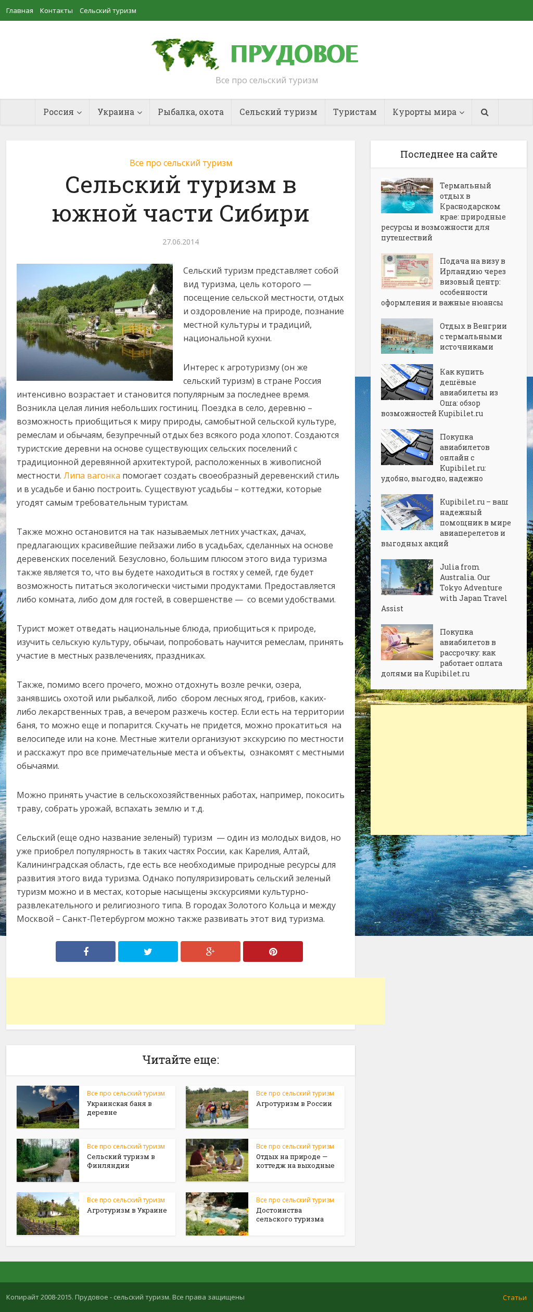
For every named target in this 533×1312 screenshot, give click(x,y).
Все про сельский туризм (181, 163)
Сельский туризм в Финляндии (121, 1161)
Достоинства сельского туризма (290, 1214)
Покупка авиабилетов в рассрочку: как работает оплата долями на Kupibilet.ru (441, 652)
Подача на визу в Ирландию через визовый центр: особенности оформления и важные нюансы (443, 281)
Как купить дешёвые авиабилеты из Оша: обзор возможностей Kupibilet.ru (439, 392)
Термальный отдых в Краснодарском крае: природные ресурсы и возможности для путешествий (443, 211)
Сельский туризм (108, 10)
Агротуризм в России (294, 1103)
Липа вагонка (92, 475)
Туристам (355, 111)
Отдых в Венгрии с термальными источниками (473, 336)
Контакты (56, 10)
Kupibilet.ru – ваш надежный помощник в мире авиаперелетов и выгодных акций (446, 522)
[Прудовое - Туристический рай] (266, 50)
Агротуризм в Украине (127, 1210)
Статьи (515, 1297)
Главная (19, 10)
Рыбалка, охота (191, 111)
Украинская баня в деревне (119, 1108)
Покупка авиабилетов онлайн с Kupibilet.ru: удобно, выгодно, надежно (435, 457)
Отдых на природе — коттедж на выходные (295, 1161)
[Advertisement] (195, 1000)
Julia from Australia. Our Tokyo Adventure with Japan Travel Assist (444, 587)
